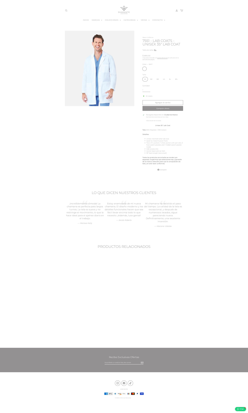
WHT (144, 69)
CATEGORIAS (130, 20)
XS (145, 79)
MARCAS (96, 20)
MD (158, 79)
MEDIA (144, 20)
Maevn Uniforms (148, 37)
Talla (144, 75)
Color (147, 64)
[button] (240, 409)
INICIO (86, 20)
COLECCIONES (112, 20)
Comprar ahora (162, 108)
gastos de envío (162, 58)
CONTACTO (157, 20)
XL (170, 79)
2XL (176, 79)
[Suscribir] (141, 362)
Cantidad (146, 86)
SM (151, 79)
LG (164, 79)
